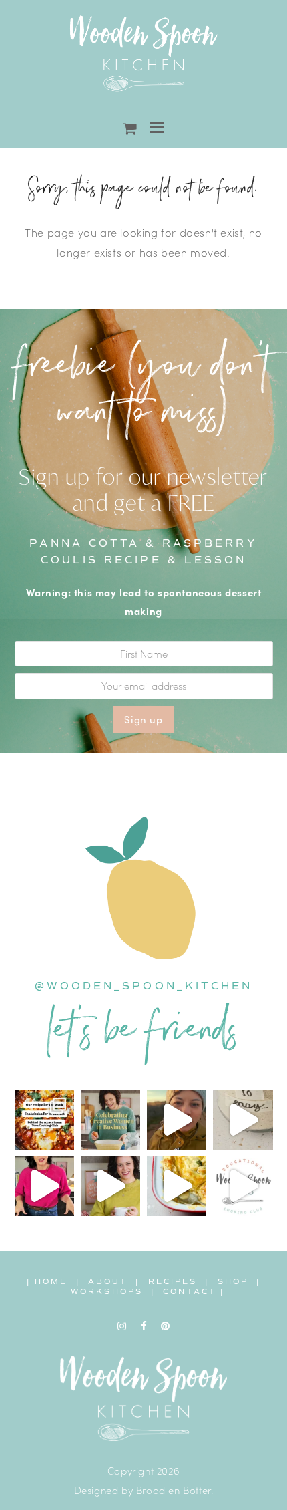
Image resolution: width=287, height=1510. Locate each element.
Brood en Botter (173, 1490)
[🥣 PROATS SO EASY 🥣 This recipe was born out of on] (242, 1119)
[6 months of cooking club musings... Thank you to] (242, 1186)
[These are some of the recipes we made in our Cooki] (176, 1186)
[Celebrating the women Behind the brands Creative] (110, 1119)
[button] (157, 127)
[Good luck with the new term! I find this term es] (110, 1186)
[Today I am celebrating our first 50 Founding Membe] (176, 1119)
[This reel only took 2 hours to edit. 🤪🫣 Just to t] (44, 1186)
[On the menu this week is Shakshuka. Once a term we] (44, 1119)
